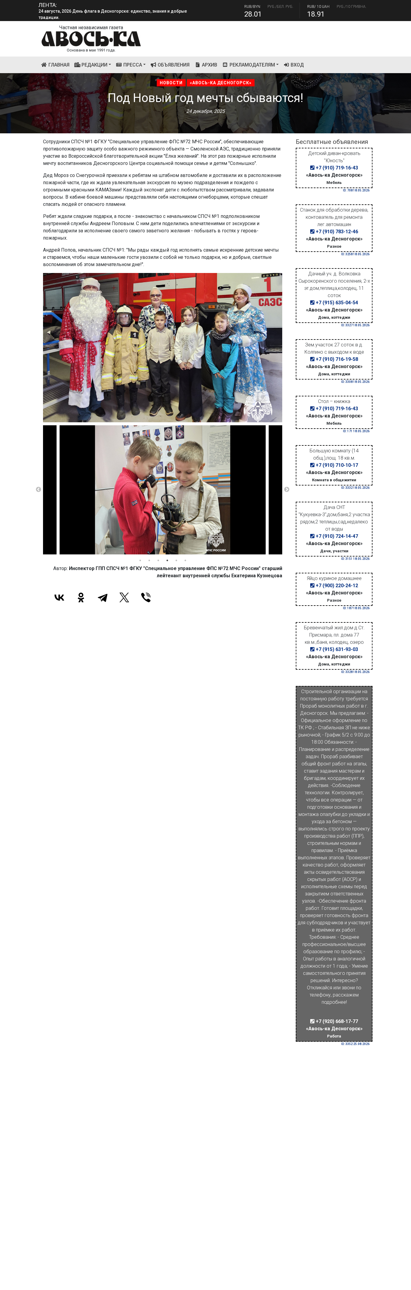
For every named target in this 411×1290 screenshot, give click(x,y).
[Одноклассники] (81, 597)
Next (287, 490)
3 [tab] (158, 560)
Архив (209, 65)
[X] (124, 597)
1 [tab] (140, 560)
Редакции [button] (93, 65)
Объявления (173, 65)
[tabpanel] (162, 490)
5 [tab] (176, 560)
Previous (39, 490)
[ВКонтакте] (59, 597)
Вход (296, 65)
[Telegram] (102, 597)
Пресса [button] (132, 65)
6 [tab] (185, 560)
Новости (171, 82)
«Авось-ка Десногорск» (221, 82)
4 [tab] (167, 560)
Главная (59, 65)
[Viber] (146, 597)
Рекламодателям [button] (251, 65)
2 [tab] (149, 560)
